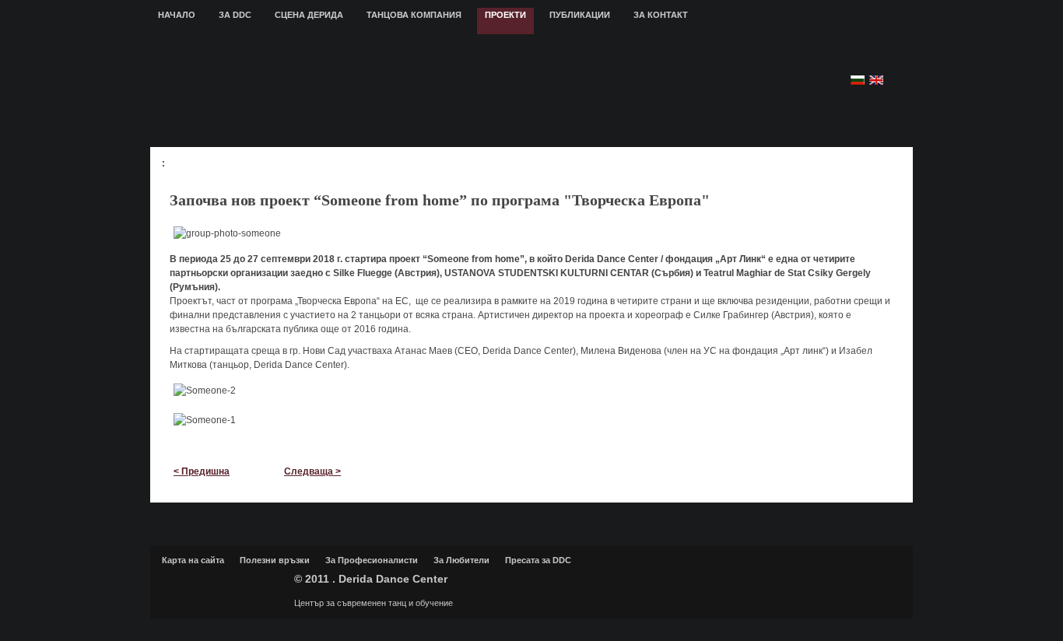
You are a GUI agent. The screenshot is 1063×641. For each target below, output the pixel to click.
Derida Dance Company (224, 585)
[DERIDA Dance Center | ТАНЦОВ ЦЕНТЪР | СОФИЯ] (436, 90)
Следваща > (312, 471)
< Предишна (202, 471)
